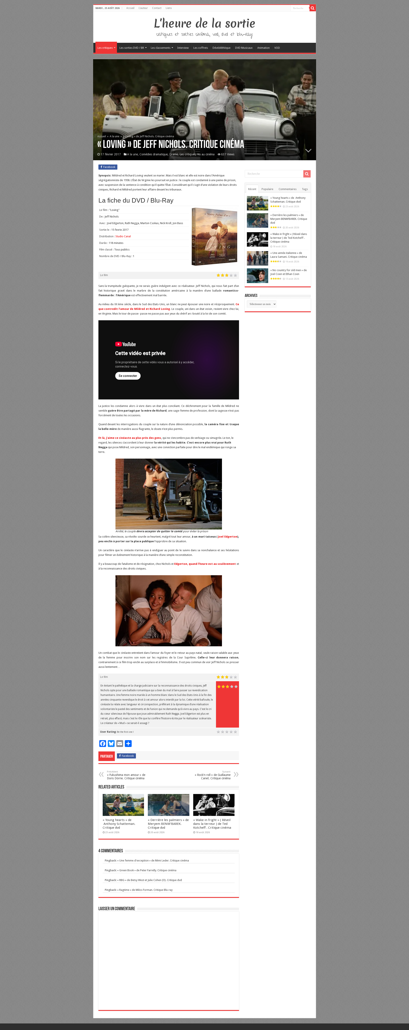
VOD (277, 47)
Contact (156, 8)
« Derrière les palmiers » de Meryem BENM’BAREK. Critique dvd (168, 824)
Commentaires (288, 189)
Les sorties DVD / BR (132, 47)
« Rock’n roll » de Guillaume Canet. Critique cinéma (212, 775)
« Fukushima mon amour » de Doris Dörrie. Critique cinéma (126, 775)
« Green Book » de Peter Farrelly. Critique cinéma (146, 870)
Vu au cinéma (206, 154)
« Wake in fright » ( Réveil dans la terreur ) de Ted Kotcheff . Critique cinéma (212, 824)
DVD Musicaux (244, 47)
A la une (114, 136)
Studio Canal (123, 236)
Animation (263, 47)
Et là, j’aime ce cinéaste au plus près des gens (129, 437)
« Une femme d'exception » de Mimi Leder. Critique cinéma (153, 860)
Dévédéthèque (221, 47)
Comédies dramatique (154, 154)
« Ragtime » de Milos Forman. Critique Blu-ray (145, 889)
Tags (305, 189)
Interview (183, 47)
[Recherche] (313, 8)
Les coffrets (200, 47)
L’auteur (143, 8)
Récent (252, 189)
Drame (173, 154)
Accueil (130, 8)
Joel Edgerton (227, 536)
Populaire (267, 189)
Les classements (160, 47)
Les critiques (105, 47)
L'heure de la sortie (204, 23)
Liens (169, 8)
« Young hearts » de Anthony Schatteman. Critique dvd (119, 824)
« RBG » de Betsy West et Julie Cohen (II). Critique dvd (149, 880)
